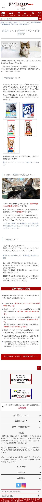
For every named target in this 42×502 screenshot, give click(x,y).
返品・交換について (21, 427)
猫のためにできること (7, 22)
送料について (21, 421)
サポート (21, 472)
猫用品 (3, 15)
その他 (21, 433)
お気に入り (25, 15)
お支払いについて (21, 415)
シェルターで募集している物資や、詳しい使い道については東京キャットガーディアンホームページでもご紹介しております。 (21, 226)
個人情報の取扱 (7, 496)
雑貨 (19, 15)
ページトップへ (39, 368)
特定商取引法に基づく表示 (11, 491)
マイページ (33, 15)
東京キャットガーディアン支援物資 (25, 22)
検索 (40, 18)
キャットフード (11, 15)
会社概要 (21, 478)
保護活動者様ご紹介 (25, 24)
